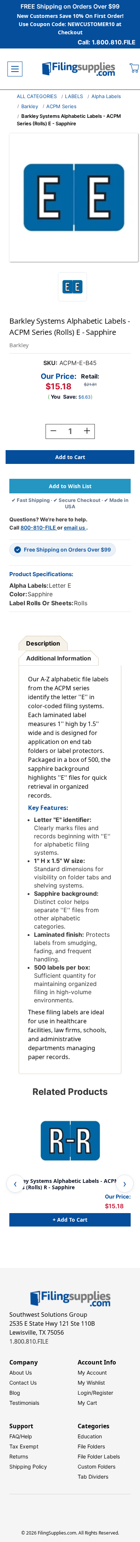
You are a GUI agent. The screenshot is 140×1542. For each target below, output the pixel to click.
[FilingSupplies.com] (79, 69)
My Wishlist (91, 1382)
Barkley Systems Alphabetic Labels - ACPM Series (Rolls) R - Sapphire (64, 1184)
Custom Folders (96, 1466)
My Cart (87, 1403)
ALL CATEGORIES (37, 96)
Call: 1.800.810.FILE (107, 42)
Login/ (85, 1392)
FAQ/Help (20, 1436)
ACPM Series (61, 106)
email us (75, 527)
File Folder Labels (99, 1456)
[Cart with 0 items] (135, 69)
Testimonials (24, 1403)
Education (90, 1436)
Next (125, 1184)
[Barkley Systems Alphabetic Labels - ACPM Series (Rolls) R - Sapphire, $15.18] (70, 1140)
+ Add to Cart (70, 1219)
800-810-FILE (39, 527)
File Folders (91, 1446)
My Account (92, 1372)
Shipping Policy (28, 1466)
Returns (18, 1456)
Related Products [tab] (70, 1091)
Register (103, 1392)
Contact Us (23, 1382)
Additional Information (58, 658)
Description (43, 643)
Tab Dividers (93, 1476)
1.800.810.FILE (29, 1341)
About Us (20, 1372)
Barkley (29, 106)
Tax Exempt (23, 1446)
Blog (14, 1392)
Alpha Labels (106, 96)
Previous (15, 1184)
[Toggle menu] (14, 69)
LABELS (74, 96)
